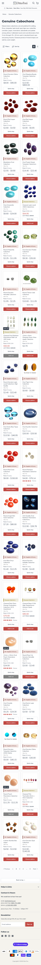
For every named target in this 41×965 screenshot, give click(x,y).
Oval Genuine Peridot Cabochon (29, 251)
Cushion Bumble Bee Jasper (10, 841)
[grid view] (33, 46)
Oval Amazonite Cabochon (8, 206)
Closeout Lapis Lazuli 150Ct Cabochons (29, 206)
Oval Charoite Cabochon (7, 704)
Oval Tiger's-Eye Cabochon (28, 383)
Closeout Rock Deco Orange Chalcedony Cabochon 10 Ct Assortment (9, 606)
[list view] (37, 46)
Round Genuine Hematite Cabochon (9, 293)
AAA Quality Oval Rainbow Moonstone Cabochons (29, 518)
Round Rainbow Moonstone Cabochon (30, 471)
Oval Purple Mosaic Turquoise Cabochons (29, 163)
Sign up (29, 924)
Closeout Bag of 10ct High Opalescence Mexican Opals (29, 605)
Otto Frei (5, 78)
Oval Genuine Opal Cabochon (29, 841)
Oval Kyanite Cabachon (30, 427)
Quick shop (11, 88)
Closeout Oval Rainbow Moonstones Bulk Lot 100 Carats (10, 337)
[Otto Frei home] (20, 3)
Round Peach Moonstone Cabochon (10, 795)
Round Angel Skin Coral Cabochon (9, 517)
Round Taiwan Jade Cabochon (29, 293)
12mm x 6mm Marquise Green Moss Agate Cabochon (29, 337)
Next (35, 869)
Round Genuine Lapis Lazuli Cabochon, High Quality (10, 384)
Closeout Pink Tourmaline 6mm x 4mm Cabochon (28, 796)
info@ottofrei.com (10, 901)
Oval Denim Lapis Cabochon (28, 704)
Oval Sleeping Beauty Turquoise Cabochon (29, 75)
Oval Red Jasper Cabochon (28, 120)
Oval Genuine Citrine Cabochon (29, 750)
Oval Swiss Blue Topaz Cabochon (10, 428)
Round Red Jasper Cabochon (9, 120)
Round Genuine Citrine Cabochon (10, 75)
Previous (7, 869)
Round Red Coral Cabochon (8, 471)
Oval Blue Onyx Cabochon (8, 561)
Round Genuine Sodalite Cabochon (29, 561)
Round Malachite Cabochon (8, 251)
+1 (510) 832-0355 (11, 905)
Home (4, 14)
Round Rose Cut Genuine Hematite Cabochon (28, 657)
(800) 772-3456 (15, 903)
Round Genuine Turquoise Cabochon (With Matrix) (9, 751)
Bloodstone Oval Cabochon (8, 163)
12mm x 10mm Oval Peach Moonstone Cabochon (10, 657)
